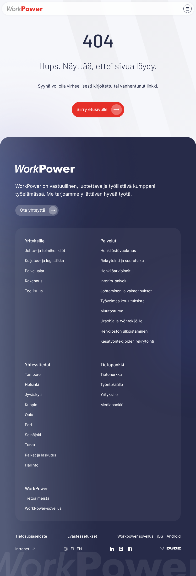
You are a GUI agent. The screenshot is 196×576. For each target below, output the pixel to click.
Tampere (33, 374)
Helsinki (32, 384)
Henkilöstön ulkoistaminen (124, 331)
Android (174, 536)
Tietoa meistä (37, 498)
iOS (160, 536)
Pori (28, 424)
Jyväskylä (34, 394)
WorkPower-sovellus (43, 508)
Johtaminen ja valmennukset (126, 290)
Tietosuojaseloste (31, 536)
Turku (30, 444)
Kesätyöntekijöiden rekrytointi (127, 341)
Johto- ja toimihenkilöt (45, 250)
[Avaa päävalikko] (187, 9)
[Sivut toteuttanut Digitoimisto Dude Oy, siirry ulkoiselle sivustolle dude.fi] (170, 548)
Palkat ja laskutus (40, 455)
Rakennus (33, 280)
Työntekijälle (111, 384)
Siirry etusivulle (91, 109)
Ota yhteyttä (32, 210)
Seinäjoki (33, 434)
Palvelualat (34, 270)
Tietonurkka (111, 374)
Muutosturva (111, 311)
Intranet (22, 548)
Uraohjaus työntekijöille (121, 321)
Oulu (29, 414)
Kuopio (31, 404)
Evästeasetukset (82, 536)
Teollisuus (34, 290)
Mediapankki (111, 404)
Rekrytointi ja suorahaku (122, 260)
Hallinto (31, 465)
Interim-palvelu (113, 280)
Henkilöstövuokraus (118, 250)
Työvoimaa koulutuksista (122, 300)
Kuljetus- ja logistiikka (44, 260)
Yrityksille (109, 394)
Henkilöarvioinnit (115, 270)
